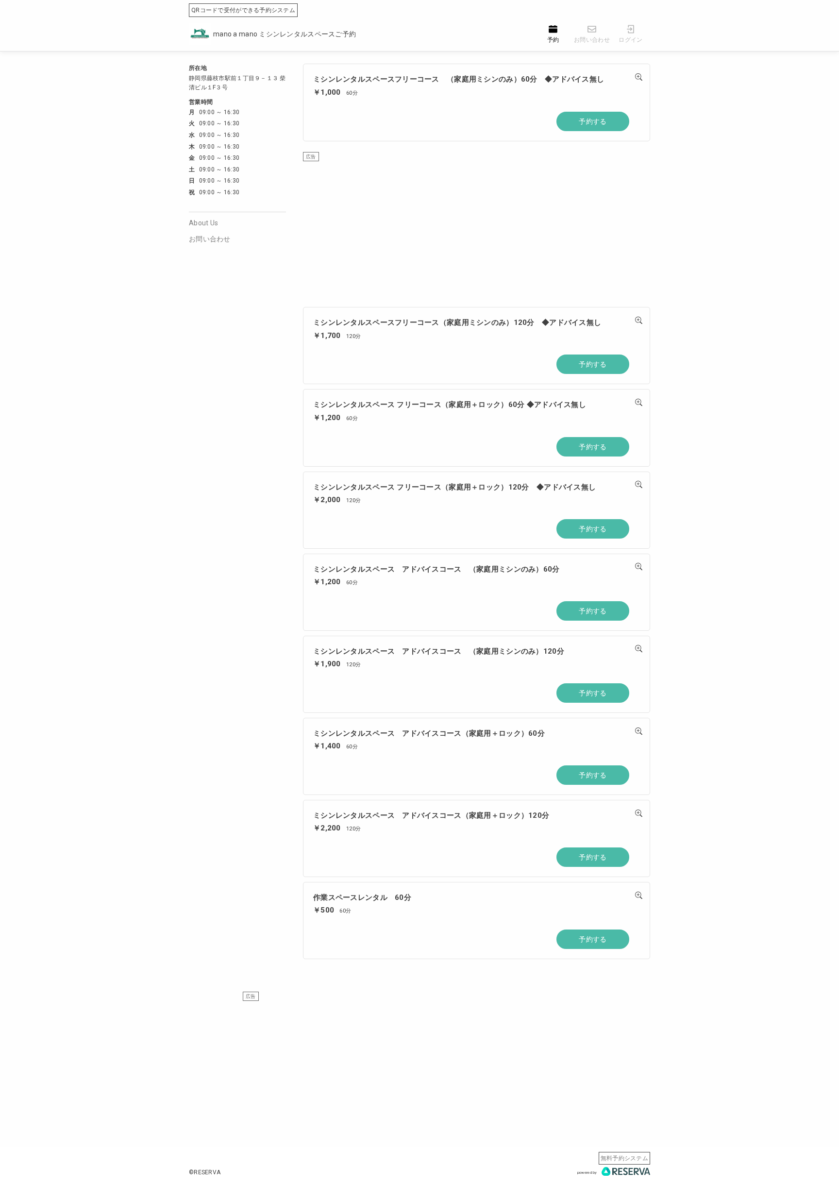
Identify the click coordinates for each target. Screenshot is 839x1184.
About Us (203, 223)
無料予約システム (624, 1158)
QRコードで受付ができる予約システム (243, 10)
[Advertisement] (476, 229)
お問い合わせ (210, 239)
